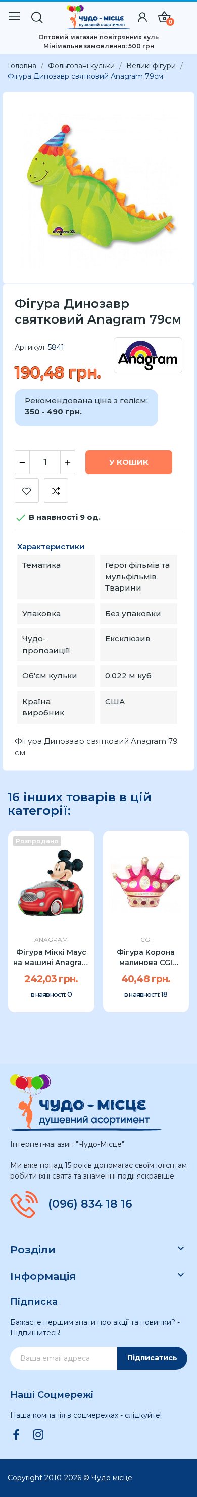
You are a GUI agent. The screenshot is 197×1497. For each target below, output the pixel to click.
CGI (146, 940)
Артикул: (30, 347)
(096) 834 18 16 (90, 1204)
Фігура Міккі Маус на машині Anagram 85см (51, 958)
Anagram (51, 940)
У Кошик (129, 462)
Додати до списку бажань (27, 490)
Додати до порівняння (56, 490)
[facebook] (16, 1435)
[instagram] (38, 1435)
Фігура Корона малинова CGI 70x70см (146, 958)
